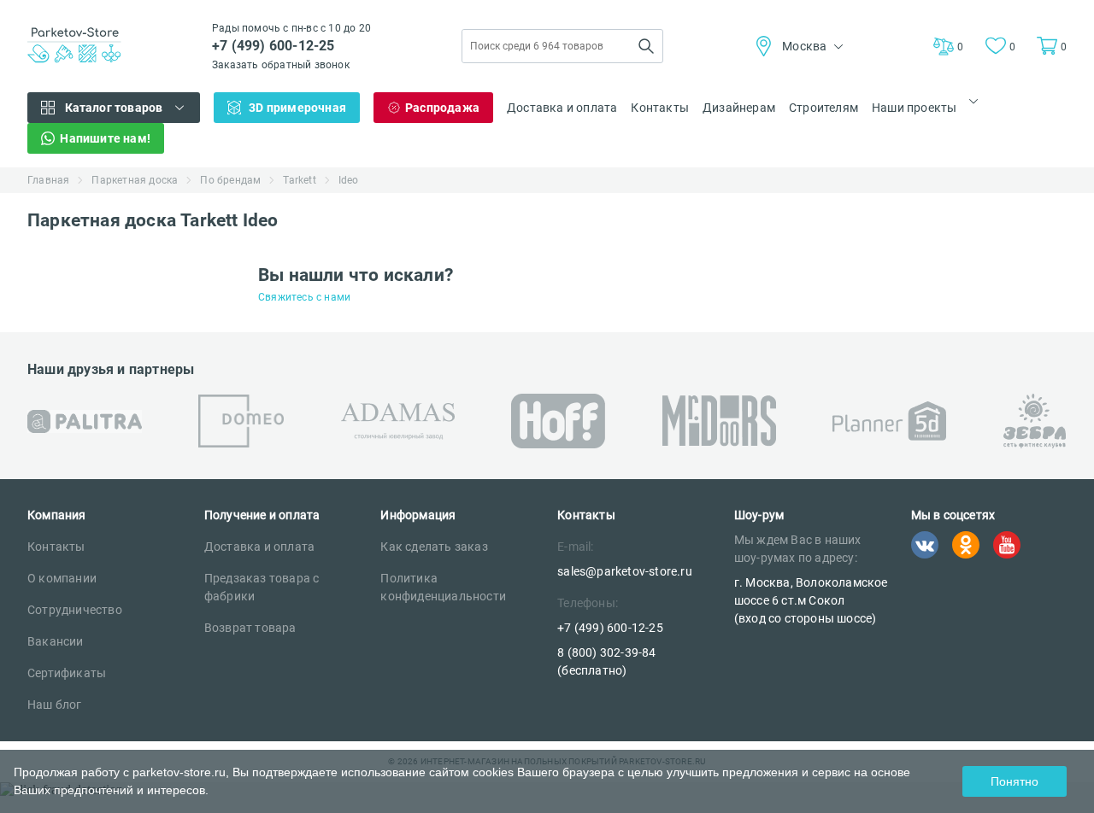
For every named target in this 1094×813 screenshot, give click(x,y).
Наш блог (54, 704)
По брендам (230, 180)
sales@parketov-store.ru (624, 571)
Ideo (348, 180)
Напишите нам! (105, 138)
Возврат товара (250, 628)
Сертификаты (66, 673)
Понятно (1014, 781)
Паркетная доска (134, 180)
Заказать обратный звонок (281, 65)
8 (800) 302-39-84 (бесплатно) (606, 661)
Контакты (660, 107)
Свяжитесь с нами (304, 297)
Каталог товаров (114, 107)
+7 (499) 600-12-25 (273, 46)
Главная (48, 180)
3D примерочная (297, 107)
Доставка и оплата (562, 107)
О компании (62, 578)
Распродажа (442, 107)
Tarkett (299, 180)
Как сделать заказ (433, 546)
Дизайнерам (739, 107)
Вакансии (55, 641)
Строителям (823, 107)
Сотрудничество (74, 610)
